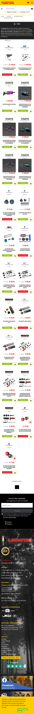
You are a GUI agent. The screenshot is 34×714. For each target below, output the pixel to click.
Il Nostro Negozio (5, 641)
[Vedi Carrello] (32, 9)
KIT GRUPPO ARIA (24, 192)
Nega (19, 711)
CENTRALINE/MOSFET (9, 47)
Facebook (9, 522)
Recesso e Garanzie (6, 650)
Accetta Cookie (22, 709)
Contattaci (4, 639)
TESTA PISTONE (9, 192)
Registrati (17, 511)
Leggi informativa (12, 517)
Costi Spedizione (5, 648)
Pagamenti (4, 646)
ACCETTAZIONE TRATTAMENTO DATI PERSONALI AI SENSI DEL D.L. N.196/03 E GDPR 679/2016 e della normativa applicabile (17, 515)
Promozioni (4, 652)
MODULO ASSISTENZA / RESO (10, 658)
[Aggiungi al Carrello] (15, 75)
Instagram (9, 524)
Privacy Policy (4, 645)
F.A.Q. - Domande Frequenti (8, 654)
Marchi (3, 643)
